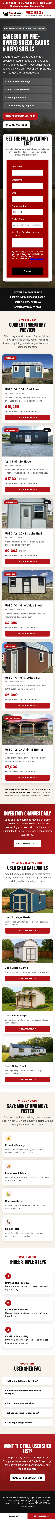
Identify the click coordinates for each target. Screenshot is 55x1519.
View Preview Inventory (20, 116)
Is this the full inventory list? (22, 1381)
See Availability (27, 931)
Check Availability (27, 417)
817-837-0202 (41, 792)
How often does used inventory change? (23, 1392)
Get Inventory (41, 1516)
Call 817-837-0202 (16, 125)
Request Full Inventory (27, 1478)
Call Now (14, 1516)
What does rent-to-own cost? (23, 1413)
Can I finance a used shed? (21, 1403)
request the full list (11, 795)
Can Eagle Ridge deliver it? (21, 1422)
